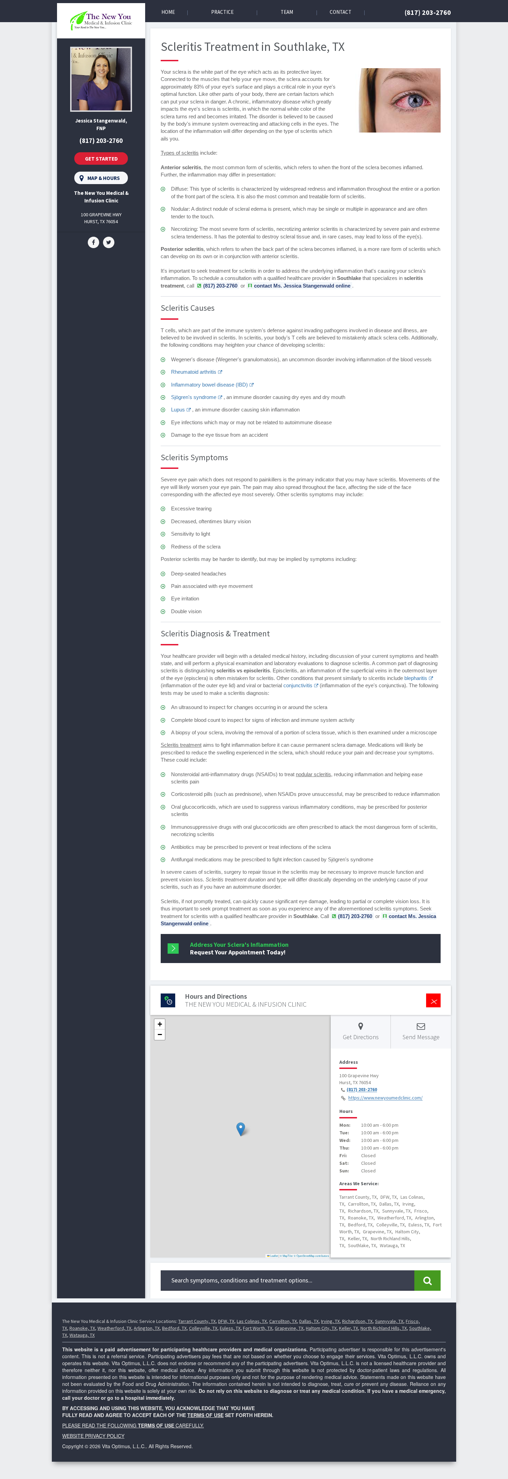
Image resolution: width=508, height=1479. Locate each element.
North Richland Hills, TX (383, 1328)
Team (287, 12)
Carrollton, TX (283, 1321)
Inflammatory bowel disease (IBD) (209, 385)
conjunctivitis (297, 685)
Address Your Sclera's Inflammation (239, 948)
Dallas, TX (309, 1321)
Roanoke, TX (82, 1328)
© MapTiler (286, 1256)
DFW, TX (226, 1321)
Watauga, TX (82, 1335)
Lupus (178, 409)
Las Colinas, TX (252, 1321)
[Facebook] (93, 242)
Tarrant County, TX (197, 1321)
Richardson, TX (357, 1321)
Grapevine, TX (289, 1328)
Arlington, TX (147, 1328)
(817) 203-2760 (428, 12)
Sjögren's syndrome (193, 397)
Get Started (101, 158)
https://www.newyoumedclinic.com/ (385, 1098)
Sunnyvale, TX (389, 1321)
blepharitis (415, 678)
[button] (240, 1129)
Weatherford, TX (114, 1328)
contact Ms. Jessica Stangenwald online (302, 286)
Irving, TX (330, 1321)
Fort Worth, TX (257, 1328)
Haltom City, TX (321, 1328)
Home (168, 12)
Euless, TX (230, 1328)
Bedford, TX (174, 1328)
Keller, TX (348, 1328)
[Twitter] (109, 242)
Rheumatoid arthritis (193, 372)
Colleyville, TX (203, 1328)
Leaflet (274, 1256)
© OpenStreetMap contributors (311, 1256)
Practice (222, 12)
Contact (340, 12)
